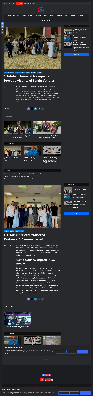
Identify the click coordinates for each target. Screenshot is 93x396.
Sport (45, 15)
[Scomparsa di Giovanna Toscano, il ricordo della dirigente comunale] (32, 151)
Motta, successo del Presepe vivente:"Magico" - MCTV (21, 176)
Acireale (31, 91)
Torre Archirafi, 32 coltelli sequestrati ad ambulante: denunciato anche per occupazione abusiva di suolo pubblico (51, 160)
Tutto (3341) (76, 54)
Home (9, 15)
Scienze (73, 15)
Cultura (59, 15)
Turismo (39, 72)
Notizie (27, 72)
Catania (24, 15)
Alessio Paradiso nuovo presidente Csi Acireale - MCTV (21, 178)
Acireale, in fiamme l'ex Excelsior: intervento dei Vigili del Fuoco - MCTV (25, 173)
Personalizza (64, 393)
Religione (80, 15)
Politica (38, 15)
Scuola (52, 15)
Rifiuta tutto (74, 393)
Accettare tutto (85, 393)
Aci (5, 72)
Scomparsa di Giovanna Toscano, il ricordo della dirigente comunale (39, 3)
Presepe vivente (38, 90)
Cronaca (30, 15)
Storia (67, 15)
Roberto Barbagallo (21, 97)
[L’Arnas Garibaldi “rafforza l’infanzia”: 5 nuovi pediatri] (12, 151)
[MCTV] (46, 9)
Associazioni (11, 72)
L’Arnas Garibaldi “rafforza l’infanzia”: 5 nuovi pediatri (11, 158)
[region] (46, 391)
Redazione (7, 87)
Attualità (16, 15)
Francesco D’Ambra (46, 97)
